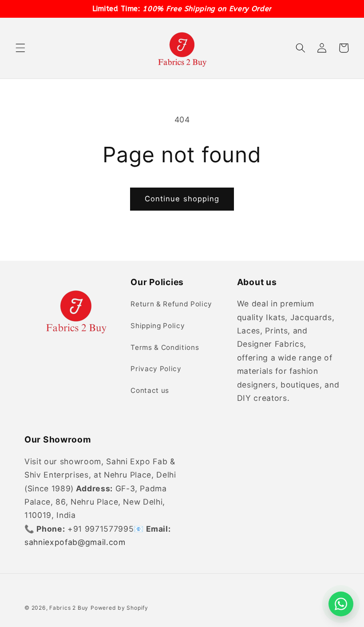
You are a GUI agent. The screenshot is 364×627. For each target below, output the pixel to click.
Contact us (150, 390)
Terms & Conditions (165, 347)
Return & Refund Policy (171, 304)
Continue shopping (182, 198)
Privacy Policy (156, 368)
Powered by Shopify (119, 607)
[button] (20, 48)
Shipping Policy (158, 325)
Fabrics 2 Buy (68, 607)
